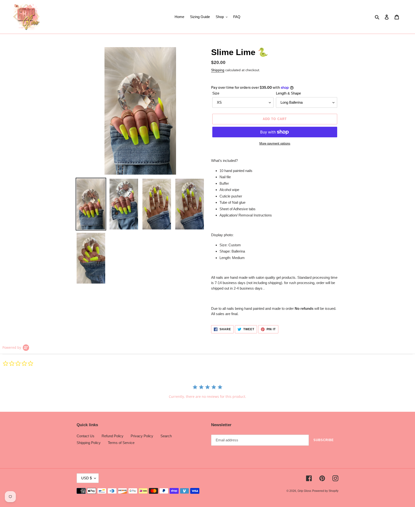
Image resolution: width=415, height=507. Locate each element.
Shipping (217, 70)
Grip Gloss (304, 491)
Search (166, 436)
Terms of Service (121, 443)
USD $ (86, 478)
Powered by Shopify (325, 491)
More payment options (274, 143)
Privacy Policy (142, 436)
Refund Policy (112, 436)
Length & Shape (288, 93)
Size (215, 93)
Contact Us (85, 436)
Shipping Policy (89, 443)
